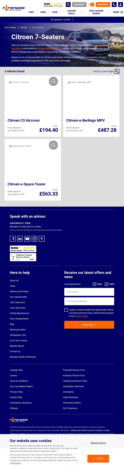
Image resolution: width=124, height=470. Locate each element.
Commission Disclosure (21, 403)
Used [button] (55, 12)
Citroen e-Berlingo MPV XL (49, 48)
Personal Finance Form (74, 370)
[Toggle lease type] (91, 4)
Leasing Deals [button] (71, 12)
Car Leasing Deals (18, 297)
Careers (13, 375)
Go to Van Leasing (18, 340)
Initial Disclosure (70, 397)
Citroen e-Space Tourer (27, 184)
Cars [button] (31, 12)
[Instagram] (34, 239)
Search (68, 4)
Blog (12, 324)
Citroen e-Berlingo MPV (85, 120)
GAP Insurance (70, 408)
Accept (100, 458)
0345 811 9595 (114, 4)
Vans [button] (43, 12)
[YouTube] (27, 239)
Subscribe (87, 325)
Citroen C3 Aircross (24, 120)
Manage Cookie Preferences (23, 357)
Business (79, 4)
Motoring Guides (17, 329)
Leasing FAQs (16, 370)
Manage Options (98, 443)
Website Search (17, 346)
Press (12, 286)
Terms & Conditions (19, 381)
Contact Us (15, 351)
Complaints (68, 392)
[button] (106, 71)
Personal (103, 4)
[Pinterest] (42, 239)
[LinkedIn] (20, 239)
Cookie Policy (16, 397)
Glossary (14, 408)
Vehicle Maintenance (19, 313)
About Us (14, 280)
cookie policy (15, 463)
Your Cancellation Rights (21, 386)
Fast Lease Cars (17, 302)
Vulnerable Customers (73, 386)
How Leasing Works (19, 318)
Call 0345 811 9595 (20, 223)
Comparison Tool (18, 335)
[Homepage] (14, 7)
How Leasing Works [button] (96, 12)
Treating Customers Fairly (75, 381)
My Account (120, 4)
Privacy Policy (81, 316)
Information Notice (72, 403)
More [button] (116, 12)
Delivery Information (19, 291)
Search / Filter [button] (62, 19)
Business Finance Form (74, 375)
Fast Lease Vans (17, 308)
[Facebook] (13, 239)
